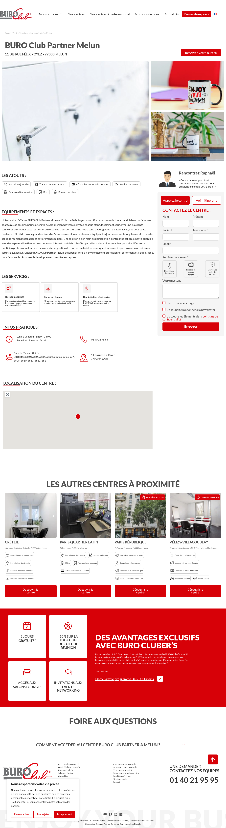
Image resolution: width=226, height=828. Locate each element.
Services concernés (175, 257)
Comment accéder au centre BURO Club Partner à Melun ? (98, 744)
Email (166, 243)
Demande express (196, 14)
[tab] (113, 745)
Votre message (171, 280)
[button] (8, 516)
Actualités (171, 14)
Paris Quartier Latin (79, 542)
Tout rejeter (43, 814)
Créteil (12, 542)
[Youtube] (105, 814)
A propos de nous (147, 14)
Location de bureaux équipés (32, 33)
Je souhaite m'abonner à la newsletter (191, 310)
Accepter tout (64, 814)
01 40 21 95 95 (194, 780)
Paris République (130, 542)
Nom (166, 216)
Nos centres (76, 14)
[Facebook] (110, 814)
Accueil (8, 33)
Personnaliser (21, 814)
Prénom (198, 216)
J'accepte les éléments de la (190, 318)
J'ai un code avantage (180, 303)
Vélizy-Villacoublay (189, 542)
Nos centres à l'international (110, 14)
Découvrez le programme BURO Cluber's (124, 679)
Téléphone (200, 230)
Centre (16, 33)
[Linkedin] (121, 814)
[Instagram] (115, 814)
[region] (43, 800)
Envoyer (191, 327)
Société (167, 230)
